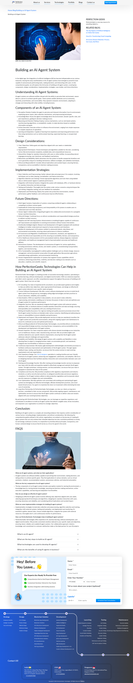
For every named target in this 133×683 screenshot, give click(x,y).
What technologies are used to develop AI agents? (37, 544)
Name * (71, 561)
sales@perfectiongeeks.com (91, 674)
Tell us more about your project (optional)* (84, 586)
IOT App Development (61, 636)
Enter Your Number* (76, 578)
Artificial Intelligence (61, 622)
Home (10, 10)
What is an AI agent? (25, 534)
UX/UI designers (42, 354)
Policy (82, 681)
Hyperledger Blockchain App (41, 633)
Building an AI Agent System (26, 10)
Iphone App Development (62, 638)
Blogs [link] (81, 2)
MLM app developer (39, 646)
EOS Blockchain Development (41, 625)
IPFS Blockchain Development (41, 636)
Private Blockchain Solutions (41, 638)
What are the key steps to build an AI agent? (34, 539)
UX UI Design (22, 620)
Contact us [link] (91, 2)
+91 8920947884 (31, 675)
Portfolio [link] (71, 2)
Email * (70, 569)
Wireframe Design (23, 628)
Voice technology (7, 625)
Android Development (61, 620)
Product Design (23, 622)
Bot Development (60, 628)
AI (19, 319)
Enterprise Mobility (7, 620)
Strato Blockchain (38, 643)
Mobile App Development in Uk (63, 646)
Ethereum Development (40, 628)
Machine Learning (60, 641)
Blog (14, 10)
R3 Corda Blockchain (39, 641)
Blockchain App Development (41, 620)
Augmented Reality (60, 625)
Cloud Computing (60, 630)
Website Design (23, 625)
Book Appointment (110, 2)
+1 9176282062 (60, 674)
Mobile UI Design (23, 630)
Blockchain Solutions (39, 622)
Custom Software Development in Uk (65, 649)
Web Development (60, 643)
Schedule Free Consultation (106, 600)
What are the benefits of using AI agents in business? (38, 550)
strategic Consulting (8, 622)
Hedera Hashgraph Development (42, 630)
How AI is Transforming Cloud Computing (98, 36)
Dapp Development (61, 633)
